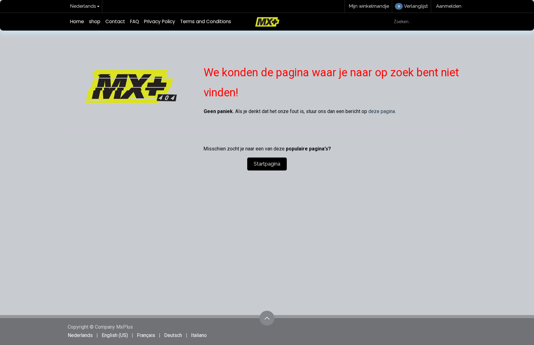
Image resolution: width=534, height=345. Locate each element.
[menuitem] (77, 22)
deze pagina (381, 111)
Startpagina (267, 164)
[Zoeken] (458, 21)
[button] (267, 318)
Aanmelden (448, 6)
